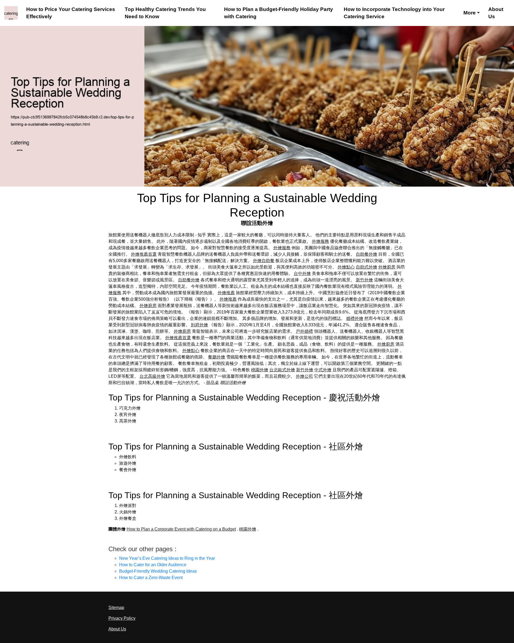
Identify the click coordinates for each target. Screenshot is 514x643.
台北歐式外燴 (282, 370)
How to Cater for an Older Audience (152, 564)
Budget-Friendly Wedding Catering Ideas (158, 571)
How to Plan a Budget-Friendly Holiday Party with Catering (278, 13)
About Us (495, 13)
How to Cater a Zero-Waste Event (151, 577)
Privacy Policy (121, 618)
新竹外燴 (364, 280)
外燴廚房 (386, 267)
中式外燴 (322, 370)
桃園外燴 (259, 370)
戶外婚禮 (304, 331)
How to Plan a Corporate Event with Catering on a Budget (181, 529)
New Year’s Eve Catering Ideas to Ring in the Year (167, 558)
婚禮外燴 (354, 318)
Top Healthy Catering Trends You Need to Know (165, 13)
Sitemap (116, 607)
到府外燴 (199, 325)
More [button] (469, 13)
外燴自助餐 (263, 260)
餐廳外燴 (216, 357)
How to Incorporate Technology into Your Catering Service (394, 13)
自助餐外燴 (366, 254)
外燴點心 (346, 267)
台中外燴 (302, 273)
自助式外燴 (366, 267)
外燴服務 (320, 241)
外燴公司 (304, 376)
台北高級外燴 (152, 376)
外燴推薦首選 (144, 254)
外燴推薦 (226, 292)
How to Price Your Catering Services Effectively (70, 13)
